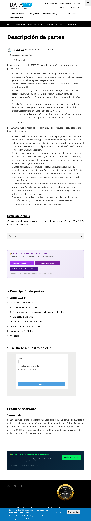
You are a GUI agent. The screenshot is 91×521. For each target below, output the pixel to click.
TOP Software (51, 4)
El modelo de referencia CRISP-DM (67, 221)
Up (45, 221)
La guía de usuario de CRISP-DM (25, 326)
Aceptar (60, 512)
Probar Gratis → (70, 457)
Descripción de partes (23, 317)
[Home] (21, 5)
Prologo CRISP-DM (18, 298)
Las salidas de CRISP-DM (21, 331)
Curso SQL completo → (21, 263)
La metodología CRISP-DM (25, 307)
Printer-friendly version (18, 216)
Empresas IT (66, 4)
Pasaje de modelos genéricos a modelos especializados (38, 312)
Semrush (14, 415)
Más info (25, 518)
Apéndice (14, 336)
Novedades (61, 8)
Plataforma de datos (17, 14)
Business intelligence (52, 14)
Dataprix (20, 49)
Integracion (34, 14)
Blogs (77, 4)
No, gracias (73, 512)
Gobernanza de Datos (18, 17)
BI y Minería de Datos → (46, 263)
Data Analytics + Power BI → (23, 269)
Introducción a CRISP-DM (22, 302)
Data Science (70, 14)
